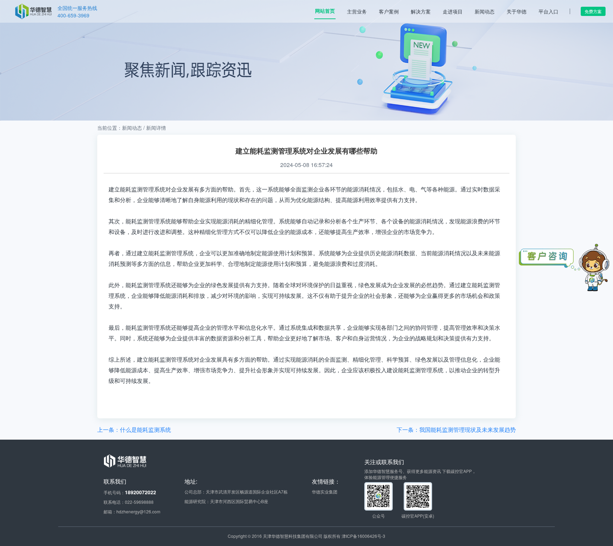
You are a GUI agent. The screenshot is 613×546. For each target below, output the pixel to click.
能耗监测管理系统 (148, 327)
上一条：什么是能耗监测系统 (134, 429)
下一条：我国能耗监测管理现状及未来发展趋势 (456, 429)
